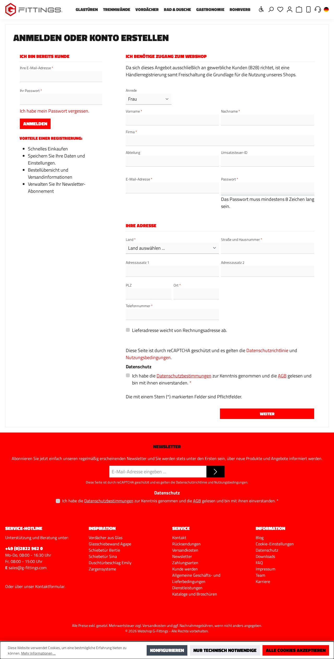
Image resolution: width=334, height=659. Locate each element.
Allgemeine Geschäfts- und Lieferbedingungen (196, 578)
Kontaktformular (49, 586)
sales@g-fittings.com (27, 567)
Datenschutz (267, 550)
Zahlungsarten (185, 562)
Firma (131, 132)
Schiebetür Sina (103, 556)
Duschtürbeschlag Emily (110, 562)
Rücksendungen (186, 544)
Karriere (263, 581)
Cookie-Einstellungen (275, 544)
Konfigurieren (167, 650)
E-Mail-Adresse (139, 179)
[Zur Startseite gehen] (34, 9)
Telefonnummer (139, 305)
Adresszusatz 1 (137, 262)
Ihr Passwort (31, 90)
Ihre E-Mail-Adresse (36, 68)
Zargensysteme (102, 569)
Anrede (131, 90)
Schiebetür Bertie (104, 550)
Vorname (134, 111)
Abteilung (133, 152)
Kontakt (179, 537)
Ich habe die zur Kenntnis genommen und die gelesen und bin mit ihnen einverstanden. (222, 379)
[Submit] (215, 471)
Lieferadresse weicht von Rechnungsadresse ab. (179, 330)
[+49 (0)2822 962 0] (308, 9)
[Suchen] (270, 9)
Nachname (230, 111)
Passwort (229, 179)
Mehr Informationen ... (38, 653)
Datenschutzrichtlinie (267, 350)
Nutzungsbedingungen (148, 357)
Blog (260, 537)
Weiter (267, 414)
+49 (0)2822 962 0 (24, 548)
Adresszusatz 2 (232, 262)
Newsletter (182, 556)
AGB (282, 375)
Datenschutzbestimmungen (184, 375)
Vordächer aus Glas (105, 537)
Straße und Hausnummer (241, 239)
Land (131, 239)
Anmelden (35, 123)
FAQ (259, 562)
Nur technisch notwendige (225, 650)
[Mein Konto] (289, 9)
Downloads (265, 556)
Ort (177, 285)
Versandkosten (185, 550)
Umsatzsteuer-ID (234, 152)
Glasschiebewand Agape (110, 544)
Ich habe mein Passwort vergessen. (54, 110)
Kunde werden (185, 569)
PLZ (129, 285)
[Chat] (317, 9)
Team (260, 575)
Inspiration (102, 528)
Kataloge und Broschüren (194, 594)
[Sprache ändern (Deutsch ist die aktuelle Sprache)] (326, 10)
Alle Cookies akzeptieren (296, 650)
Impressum (265, 569)
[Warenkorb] (299, 9)
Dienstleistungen (187, 588)
